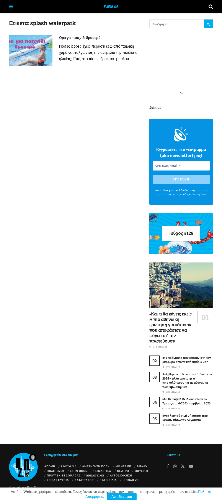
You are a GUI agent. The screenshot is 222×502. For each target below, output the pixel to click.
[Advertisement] (181, 64)
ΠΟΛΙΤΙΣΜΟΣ (56, 471)
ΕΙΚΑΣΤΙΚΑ (103, 471)
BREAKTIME (95, 475)
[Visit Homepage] (111, 6)
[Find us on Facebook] (168, 466)
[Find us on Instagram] (174, 466)
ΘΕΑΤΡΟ (123, 471)
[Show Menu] (11, 6)
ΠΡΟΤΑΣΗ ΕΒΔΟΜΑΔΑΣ (64, 475)
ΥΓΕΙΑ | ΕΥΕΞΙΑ (58, 480)
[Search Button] (211, 6)
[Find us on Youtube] (191, 466)
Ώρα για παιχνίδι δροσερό (79, 37)
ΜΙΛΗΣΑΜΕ (123, 466)
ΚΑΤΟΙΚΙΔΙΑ (108, 480)
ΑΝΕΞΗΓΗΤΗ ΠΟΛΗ (96, 466)
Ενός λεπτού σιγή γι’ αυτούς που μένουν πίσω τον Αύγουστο (185, 418)
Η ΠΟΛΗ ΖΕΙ (131, 480)
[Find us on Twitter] (183, 466)
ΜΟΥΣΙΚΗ (141, 471)
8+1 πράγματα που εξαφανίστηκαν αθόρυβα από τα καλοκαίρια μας (186, 360)
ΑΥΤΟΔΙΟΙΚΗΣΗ (121, 475)
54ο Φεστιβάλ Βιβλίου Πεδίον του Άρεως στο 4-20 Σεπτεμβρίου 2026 (186, 401)
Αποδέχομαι (121, 496)
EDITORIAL (69, 466)
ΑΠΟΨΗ (49, 466)
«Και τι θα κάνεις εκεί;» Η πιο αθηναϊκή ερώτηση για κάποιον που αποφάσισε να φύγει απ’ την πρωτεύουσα (171, 327)
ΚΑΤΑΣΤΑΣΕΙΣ (84, 480)
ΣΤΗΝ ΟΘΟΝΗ (80, 471)
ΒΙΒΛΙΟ (142, 466)
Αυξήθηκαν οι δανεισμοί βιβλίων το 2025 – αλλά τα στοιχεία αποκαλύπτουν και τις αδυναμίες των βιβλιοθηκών (187, 380)
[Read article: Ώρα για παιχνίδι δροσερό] (30, 50)
